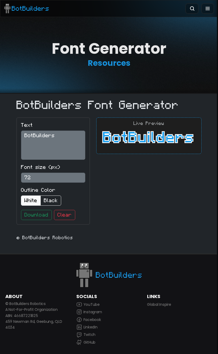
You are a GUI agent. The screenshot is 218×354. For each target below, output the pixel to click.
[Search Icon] (192, 8)
